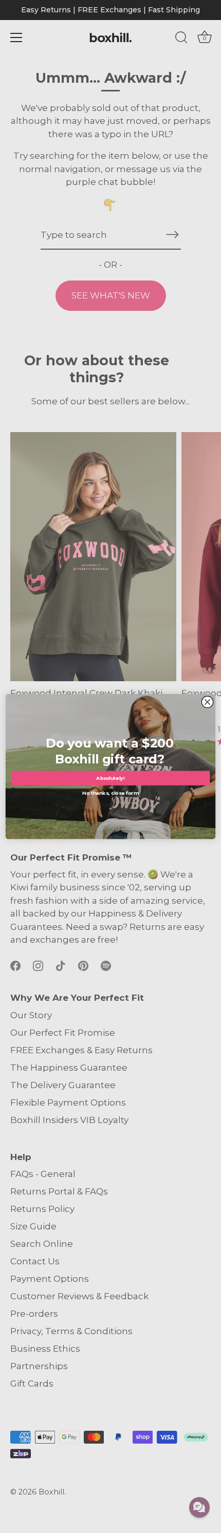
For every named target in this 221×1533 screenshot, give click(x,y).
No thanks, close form (110, 792)
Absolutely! (110, 778)
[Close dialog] (207, 702)
